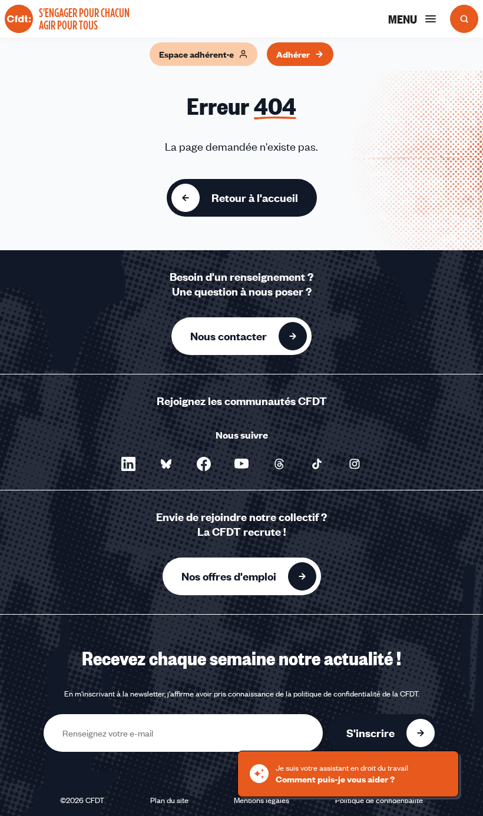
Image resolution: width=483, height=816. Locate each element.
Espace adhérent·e (196, 54)
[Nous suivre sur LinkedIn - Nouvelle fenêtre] (128, 464)
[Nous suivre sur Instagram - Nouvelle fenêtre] (355, 464)
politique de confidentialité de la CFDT (355, 693)
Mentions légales (261, 800)
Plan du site (169, 800)
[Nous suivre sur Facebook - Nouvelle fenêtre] (204, 464)
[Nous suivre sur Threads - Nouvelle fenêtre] (279, 464)
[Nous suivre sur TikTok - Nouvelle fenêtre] (317, 464)
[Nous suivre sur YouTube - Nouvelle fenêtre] (241, 464)
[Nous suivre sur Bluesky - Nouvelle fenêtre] (166, 464)
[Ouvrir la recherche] (464, 19)
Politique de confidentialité (379, 800)
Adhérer (293, 54)
